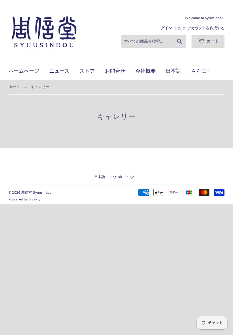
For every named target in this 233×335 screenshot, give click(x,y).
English (116, 177)
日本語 (173, 71)
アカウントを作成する (206, 28)
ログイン (164, 28)
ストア (87, 71)
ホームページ (24, 71)
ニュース (59, 71)
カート (212, 41)
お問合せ (115, 71)
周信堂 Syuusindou (36, 192)
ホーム (14, 87)
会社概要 (145, 71)
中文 (131, 177)
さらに (198, 71)
